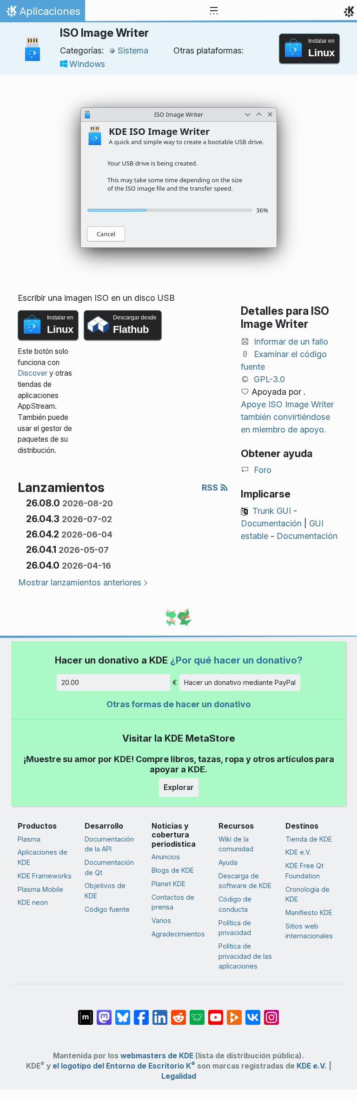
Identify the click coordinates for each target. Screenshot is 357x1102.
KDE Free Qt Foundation (304, 871)
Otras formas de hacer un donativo (178, 704)
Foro (262, 470)
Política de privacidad (234, 928)
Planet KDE (168, 884)
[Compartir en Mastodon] (104, 1012)
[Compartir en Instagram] (271, 1012)
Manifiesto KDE (308, 912)
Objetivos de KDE (105, 891)
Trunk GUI (271, 511)
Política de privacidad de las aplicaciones (245, 956)
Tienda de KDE (308, 839)
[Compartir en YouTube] (215, 1012)
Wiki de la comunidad (235, 844)
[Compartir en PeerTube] (234, 1012)
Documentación (271, 523)
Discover (32, 373)
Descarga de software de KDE (244, 881)
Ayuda (228, 862)
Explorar (179, 787)
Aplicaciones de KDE (42, 857)
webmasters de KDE (156, 1055)
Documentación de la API (109, 844)
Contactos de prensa (173, 902)
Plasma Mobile (40, 889)
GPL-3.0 (269, 379)
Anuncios (166, 857)
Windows (87, 64)
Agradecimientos (178, 934)
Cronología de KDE (307, 894)
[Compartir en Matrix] (85, 1012)
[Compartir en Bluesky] (122, 1012)
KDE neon (33, 902)
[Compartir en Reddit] (178, 1012)
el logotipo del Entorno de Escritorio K (124, 1066)
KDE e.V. (298, 852)
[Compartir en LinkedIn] (159, 1012)
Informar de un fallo (291, 341)
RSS (211, 487)
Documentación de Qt (109, 867)
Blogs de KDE (173, 870)
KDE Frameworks (45, 876)
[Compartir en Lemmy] (197, 1012)
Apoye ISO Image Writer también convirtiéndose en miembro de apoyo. (287, 416)
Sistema (133, 50)
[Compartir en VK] (252, 1012)
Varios (161, 920)
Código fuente (107, 909)
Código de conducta (234, 904)
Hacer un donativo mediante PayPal (240, 682)
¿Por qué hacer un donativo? (236, 660)
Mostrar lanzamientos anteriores (79, 582)
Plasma (29, 839)
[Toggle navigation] (214, 11)
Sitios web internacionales (309, 931)
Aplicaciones (42, 13)
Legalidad (178, 1076)
